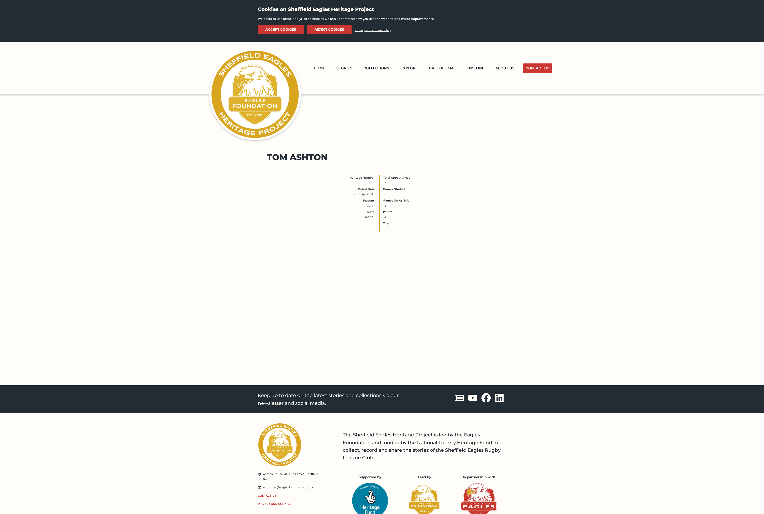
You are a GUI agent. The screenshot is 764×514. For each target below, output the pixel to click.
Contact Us (538, 68)
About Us (505, 68)
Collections (376, 68)
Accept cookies (280, 29)
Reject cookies (329, 29)
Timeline (475, 68)
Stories (344, 68)
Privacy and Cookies (274, 504)
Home (319, 68)
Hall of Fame (442, 68)
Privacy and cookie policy (373, 30)
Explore (409, 68)
